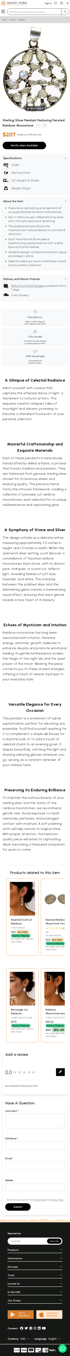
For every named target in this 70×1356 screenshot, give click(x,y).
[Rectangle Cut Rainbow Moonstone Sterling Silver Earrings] (22, 1004)
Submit (18, 1206)
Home (5, 20)
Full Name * (11, 1138)
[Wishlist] (56, 3)
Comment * (12, 1110)
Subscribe (54, 1241)
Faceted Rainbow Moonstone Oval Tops (56, 923)
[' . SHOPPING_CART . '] (61, 3)
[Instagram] (35, 1328)
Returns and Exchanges (27, 285)
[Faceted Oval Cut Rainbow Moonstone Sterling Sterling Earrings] (22, 914)
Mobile (9, 1180)
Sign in (48, 3)
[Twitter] (26, 1328)
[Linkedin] (39, 1328)
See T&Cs (41, 324)
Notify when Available (24, 145)
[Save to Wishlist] (38, 125)
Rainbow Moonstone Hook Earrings (56, 1013)
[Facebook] (21, 1328)
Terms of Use (40, 1200)
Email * (9, 1158)
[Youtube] (44, 1328)
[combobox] (34, 11)
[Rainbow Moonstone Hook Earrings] (57, 1004)
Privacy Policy (56, 1200)
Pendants (21, 20)
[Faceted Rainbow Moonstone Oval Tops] (57, 914)
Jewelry (12, 20)
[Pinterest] (30, 1328)
